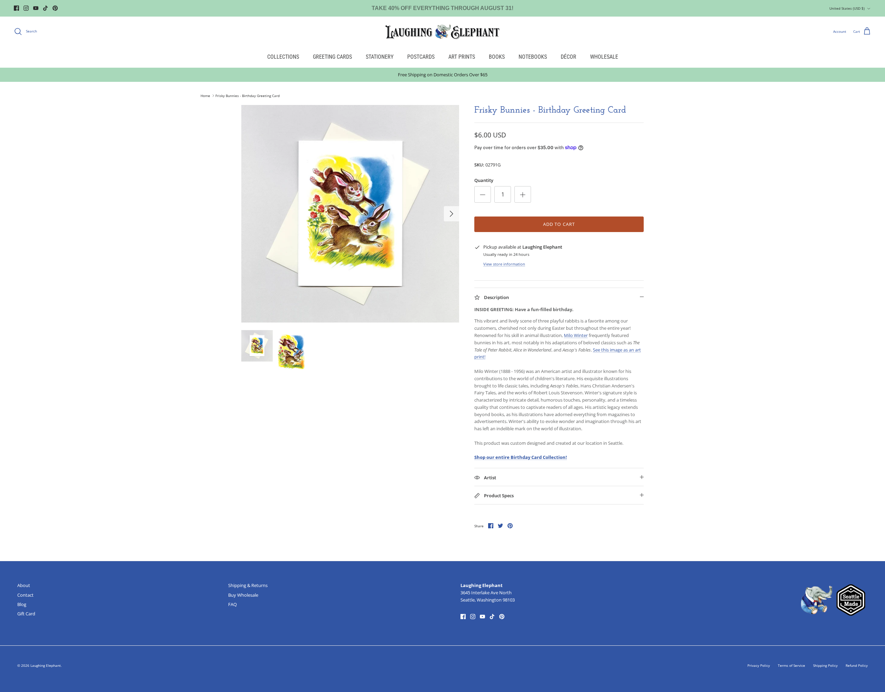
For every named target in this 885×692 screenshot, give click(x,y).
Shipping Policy (825, 665)
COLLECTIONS (283, 57)
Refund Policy (857, 665)
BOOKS (497, 57)
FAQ (232, 604)
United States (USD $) (847, 8)
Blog (21, 604)
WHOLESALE (604, 57)
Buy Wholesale (243, 595)
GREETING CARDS (332, 57)
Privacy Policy (758, 665)
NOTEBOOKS (533, 57)
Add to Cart (559, 224)
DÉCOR (568, 57)
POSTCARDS (421, 57)
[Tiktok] (45, 8)
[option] (350, 214)
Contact (25, 595)
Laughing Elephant (45, 665)
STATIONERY (379, 57)
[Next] (451, 213)
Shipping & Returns (248, 585)
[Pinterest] (55, 8)
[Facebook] (16, 8)
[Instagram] (26, 8)
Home (205, 95)
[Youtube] (35, 8)
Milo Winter (576, 335)
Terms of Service (791, 665)
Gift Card (26, 614)
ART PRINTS (461, 57)
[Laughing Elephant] (442, 31)
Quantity (483, 180)
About (23, 585)
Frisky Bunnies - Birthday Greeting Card (247, 95)
